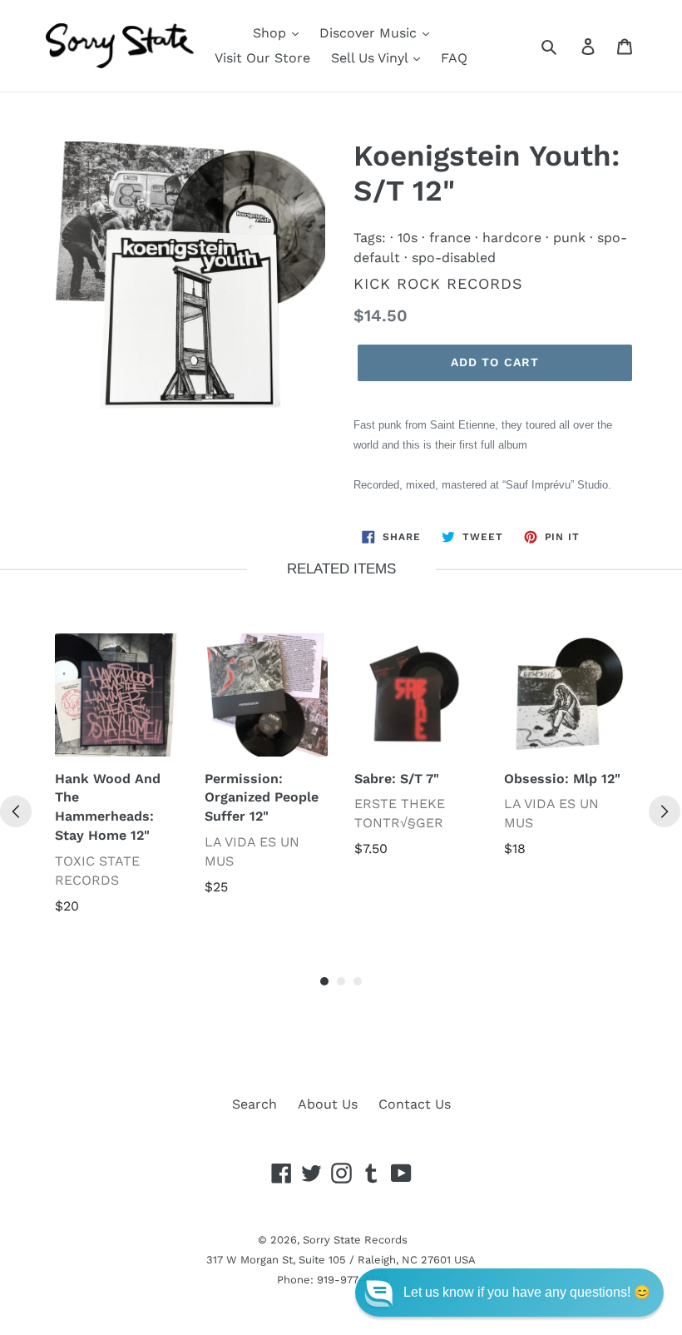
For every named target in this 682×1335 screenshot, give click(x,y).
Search (254, 1104)
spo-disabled (454, 258)
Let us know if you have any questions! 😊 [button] (526, 1292)
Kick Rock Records (438, 283)
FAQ (454, 58)
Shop (271, 33)
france (450, 238)
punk (569, 238)
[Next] (664, 811)
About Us (328, 1104)
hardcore (511, 238)
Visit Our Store (262, 58)
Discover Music (370, 33)
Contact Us (414, 1104)
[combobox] (568, 45)
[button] (509, 1292)
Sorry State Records (355, 1239)
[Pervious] (16, 811)
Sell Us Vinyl (371, 58)
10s (408, 238)
